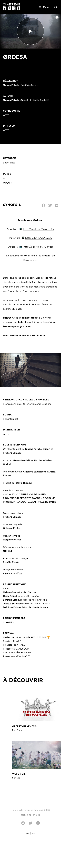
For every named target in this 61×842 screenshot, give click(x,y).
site (24, 255)
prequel (46, 255)
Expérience (9, 162)
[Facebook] (23, 823)
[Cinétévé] (11, 6)
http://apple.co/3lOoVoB (38, 246)
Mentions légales (30, 815)
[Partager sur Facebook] (43, 205)
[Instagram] (38, 823)
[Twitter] (30, 823)
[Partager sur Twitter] (50, 205)
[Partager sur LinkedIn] (56, 205)
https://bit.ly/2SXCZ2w (38, 237)
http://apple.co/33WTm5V (38, 229)
